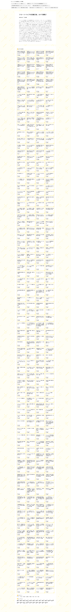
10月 (43, 600)
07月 (18, 600)
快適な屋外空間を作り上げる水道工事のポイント (41, 5)
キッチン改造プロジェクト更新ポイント (18, 3)
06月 (22, 600)
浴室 (33, 596)
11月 (40, 600)
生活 (36, 596)
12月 (37, 600)
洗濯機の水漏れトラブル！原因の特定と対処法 (20, 7)
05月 (25, 600)
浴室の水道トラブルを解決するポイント (37, 7)
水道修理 (27, 596)
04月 (28, 600)
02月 (31, 600)
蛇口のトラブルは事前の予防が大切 (51, 7)
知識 (38, 596)
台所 (21, 596)
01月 (34, 600)
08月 (50, 600)
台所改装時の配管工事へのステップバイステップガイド (21, 5)
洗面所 (30, 596)
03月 (28, 602)
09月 (47, 600)
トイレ (18, 596)
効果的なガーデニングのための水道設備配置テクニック (37, 3)
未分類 (26, 17)
